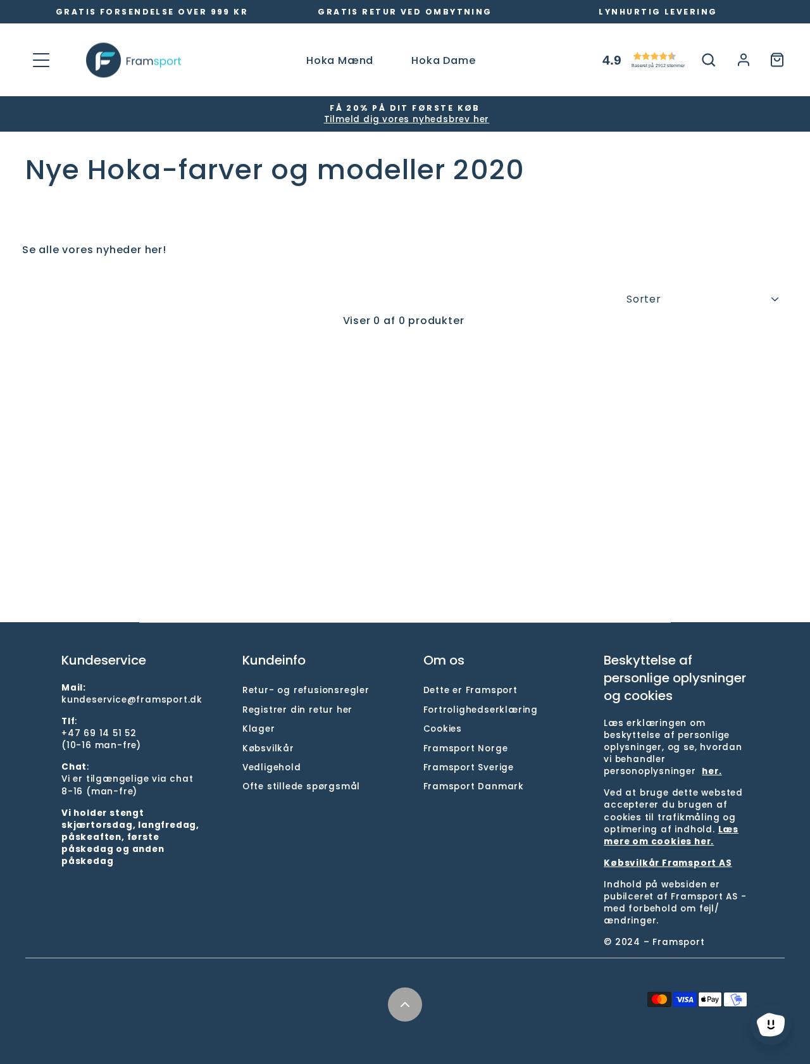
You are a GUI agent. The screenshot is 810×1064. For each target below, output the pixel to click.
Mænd (405, 603)
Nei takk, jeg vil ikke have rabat (405, 678)
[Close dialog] (796, 14)
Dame (405, 638)
